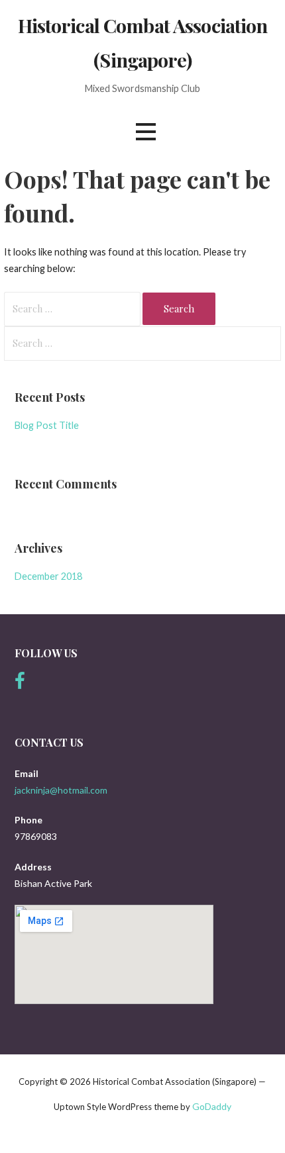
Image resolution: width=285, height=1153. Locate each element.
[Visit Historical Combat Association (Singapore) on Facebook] (20, 684)
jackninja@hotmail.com (61, 790)
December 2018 (48, 576)
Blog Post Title (47, 425)
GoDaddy (211, 1106)
